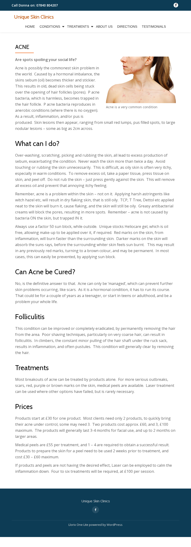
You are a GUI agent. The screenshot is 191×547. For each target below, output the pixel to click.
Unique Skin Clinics (34, 17)
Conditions (50, 26)
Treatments (78, 26)
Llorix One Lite (78, 525)
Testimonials (154, 26)
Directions (127, 26)
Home (30, 26)
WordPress (115, 525)
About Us (104, 26)
